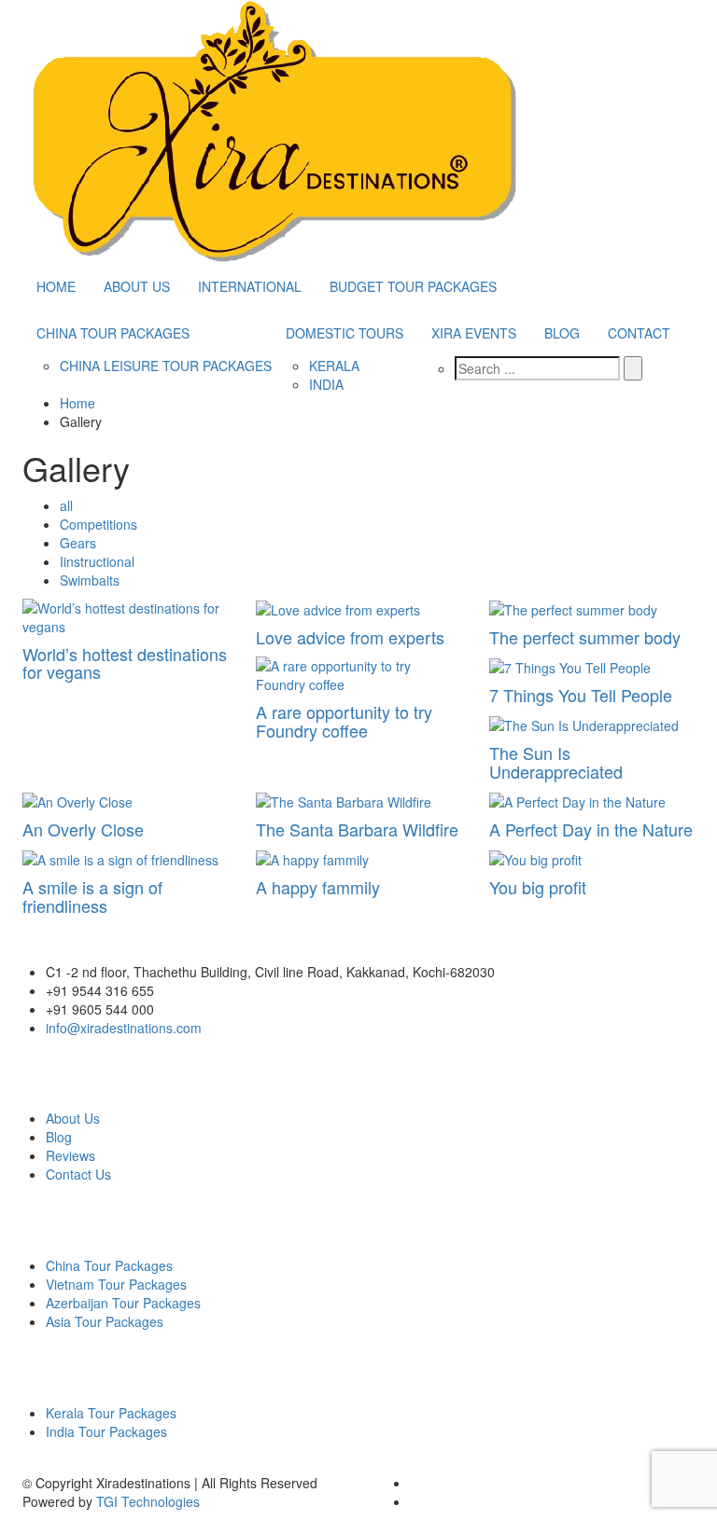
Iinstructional (97, 561)
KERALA (334, 365)
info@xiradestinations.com (124, 1027)
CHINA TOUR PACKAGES (113, 333)
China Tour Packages (109, 1265)
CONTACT (639, 333)
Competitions (98, 524)
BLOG (562, 333)
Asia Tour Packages (104, 1321)
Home (77, 403)
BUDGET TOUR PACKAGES (413, 286)
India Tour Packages (106, 1431)
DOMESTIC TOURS (344, 333)
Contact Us (78, 1174)
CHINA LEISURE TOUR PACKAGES (166, 365)
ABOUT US (137, 286)
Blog (59, 1136)
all (66, 505)
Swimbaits (90, 580)
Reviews (70, 1155)
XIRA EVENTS (473, 333)
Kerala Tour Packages (111, 1412)
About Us (73, 1118)
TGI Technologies (148, 1501)
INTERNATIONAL (250, 286)
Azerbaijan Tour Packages (123, 1302)
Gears (78, 542)
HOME (56, 286)
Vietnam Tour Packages (116, 1284)
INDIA (326, 384)
